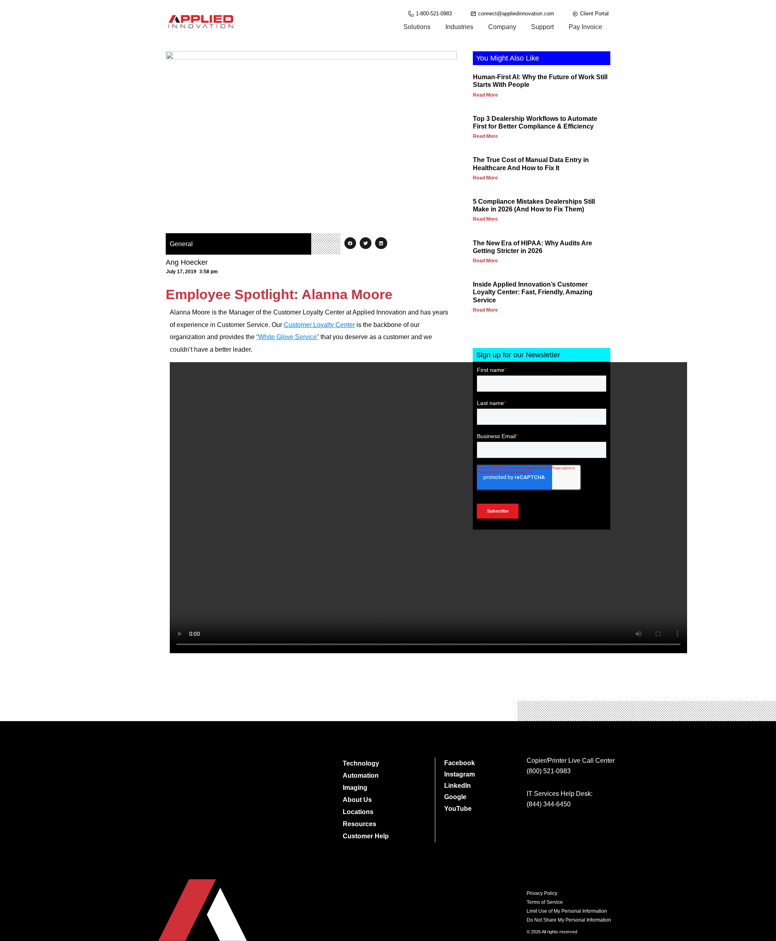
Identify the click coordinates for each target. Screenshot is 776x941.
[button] (350, 243)
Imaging (355, 787)
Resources (359, 824)
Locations (358, 811)
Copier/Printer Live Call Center (571, 760)
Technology (361, 763)
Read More (485, 95)
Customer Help (366, 836)
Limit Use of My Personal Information (567, 911)
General (181, 244)
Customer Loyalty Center (319, 324)
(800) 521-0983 (549, 771)
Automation (361, 775)
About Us (357, 799)
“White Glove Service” (287, 336)
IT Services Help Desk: (560, 793)
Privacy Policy (542, 893)
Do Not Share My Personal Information (569, 920)
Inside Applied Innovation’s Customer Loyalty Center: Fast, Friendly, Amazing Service (533, 292)
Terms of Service (545, 902)
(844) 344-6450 (549, 804)
